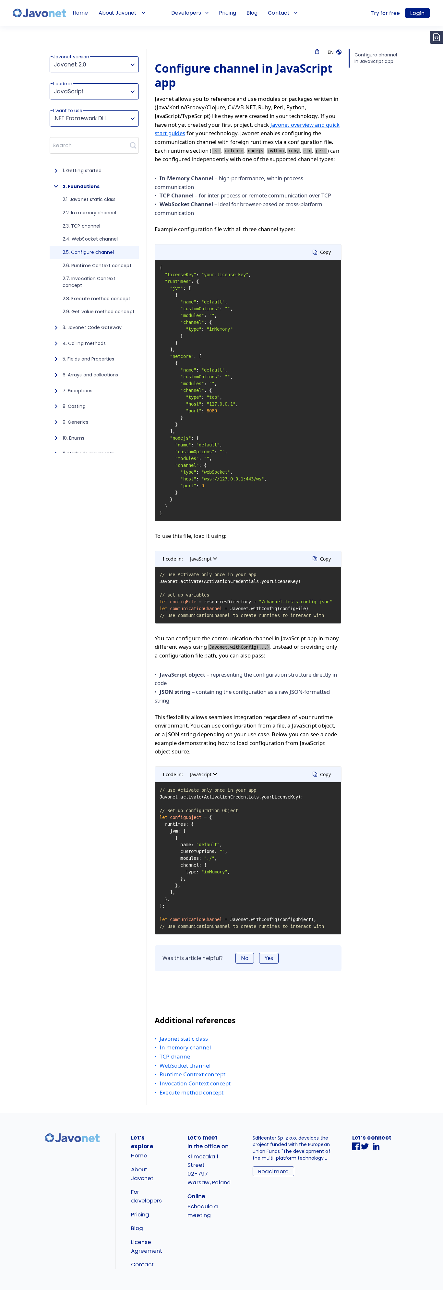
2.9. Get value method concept (99, 311)
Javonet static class (184, 1038)
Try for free (385, 13)
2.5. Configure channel (88, 252)
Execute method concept (191, 1092)
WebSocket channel (185, 1065)
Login (417, 13)
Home (80, 13)
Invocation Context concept (195, 1083)
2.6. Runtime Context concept (97, 265)
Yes (269, 958)
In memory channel (185, 1047)
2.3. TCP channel (81, 226)
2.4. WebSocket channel (90, 239)
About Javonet (118, 13)
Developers (186, 13)
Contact (278, 13)
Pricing (227, 13)
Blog (251, 13)
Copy (325, 252)
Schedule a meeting (202, 1210)
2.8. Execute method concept (97, 298)
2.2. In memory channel (89, 212)
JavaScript (200, 559)
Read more (273, 1171)
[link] (39, 13)
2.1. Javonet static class (89, 199)
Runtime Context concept (192, 1074)
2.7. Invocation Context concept (89, 282)
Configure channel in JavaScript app (375, 58)
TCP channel (176, 1056)
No (244, 958)
